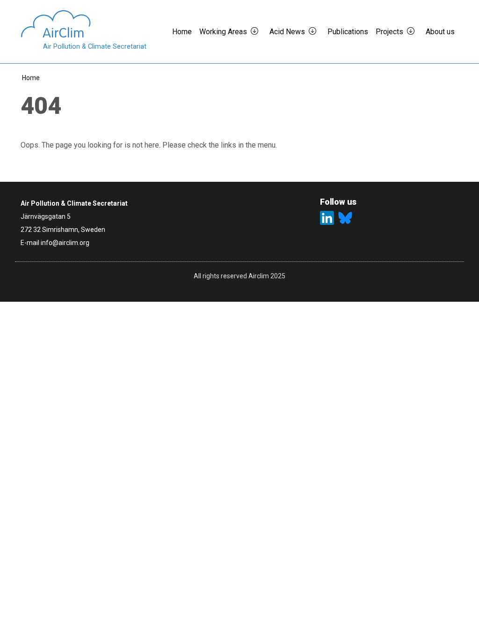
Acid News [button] (287, 31)
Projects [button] (389, 31)
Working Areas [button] (223, 31)
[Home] (83, 24)
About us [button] (440, 31)
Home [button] (182, 31)
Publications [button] (347, 31)
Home (31, 78)
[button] (258, 31)
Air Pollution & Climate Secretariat (94, 47)
